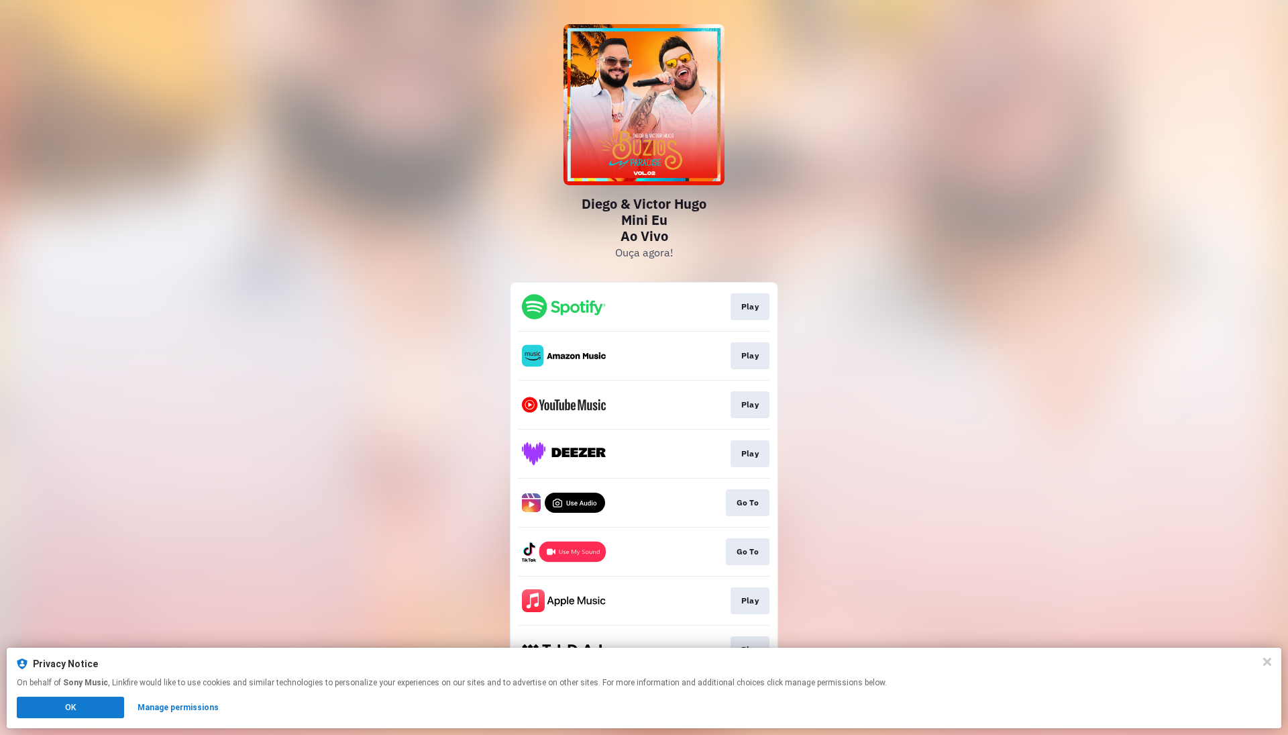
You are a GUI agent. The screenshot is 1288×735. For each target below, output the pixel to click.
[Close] (1267, 662)
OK (70, 707)
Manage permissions (178, 707)
